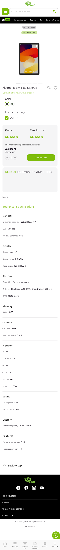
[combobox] (33, 11)
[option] (7, 104)
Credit (5, 502)
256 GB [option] (14, 118)
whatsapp (56, 535)
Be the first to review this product (18, 93)
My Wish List (25, 547)
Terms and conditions (13, 509)
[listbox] (31, 104)
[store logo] (30, 3)
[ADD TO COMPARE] (49, 88)
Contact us (7, 515)
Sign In (45, 547)
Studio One (30, 527)
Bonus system (9, 496)
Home (5, 547)
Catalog (5, 11)
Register (10, 171)
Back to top (15, 465)
